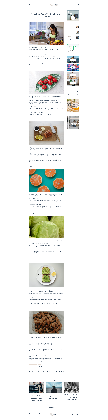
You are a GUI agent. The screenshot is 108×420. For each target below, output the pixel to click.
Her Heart (74, 118)
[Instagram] (29, 413)
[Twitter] (36, 413)
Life (39, 395)
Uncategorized (73, 395)
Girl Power (31, 395)
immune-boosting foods (52, 194)
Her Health (48, 11)
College (67, 394)
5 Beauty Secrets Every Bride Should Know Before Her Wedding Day (36, 372)
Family (71, 118)
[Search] (78, 132)
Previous (30, 392)
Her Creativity (35, 395)
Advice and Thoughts (50, 393)
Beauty (44, 11)
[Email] (39, 366)
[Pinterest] (37, 366)
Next (77, 392)
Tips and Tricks (31, 396)
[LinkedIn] (39, 413)
